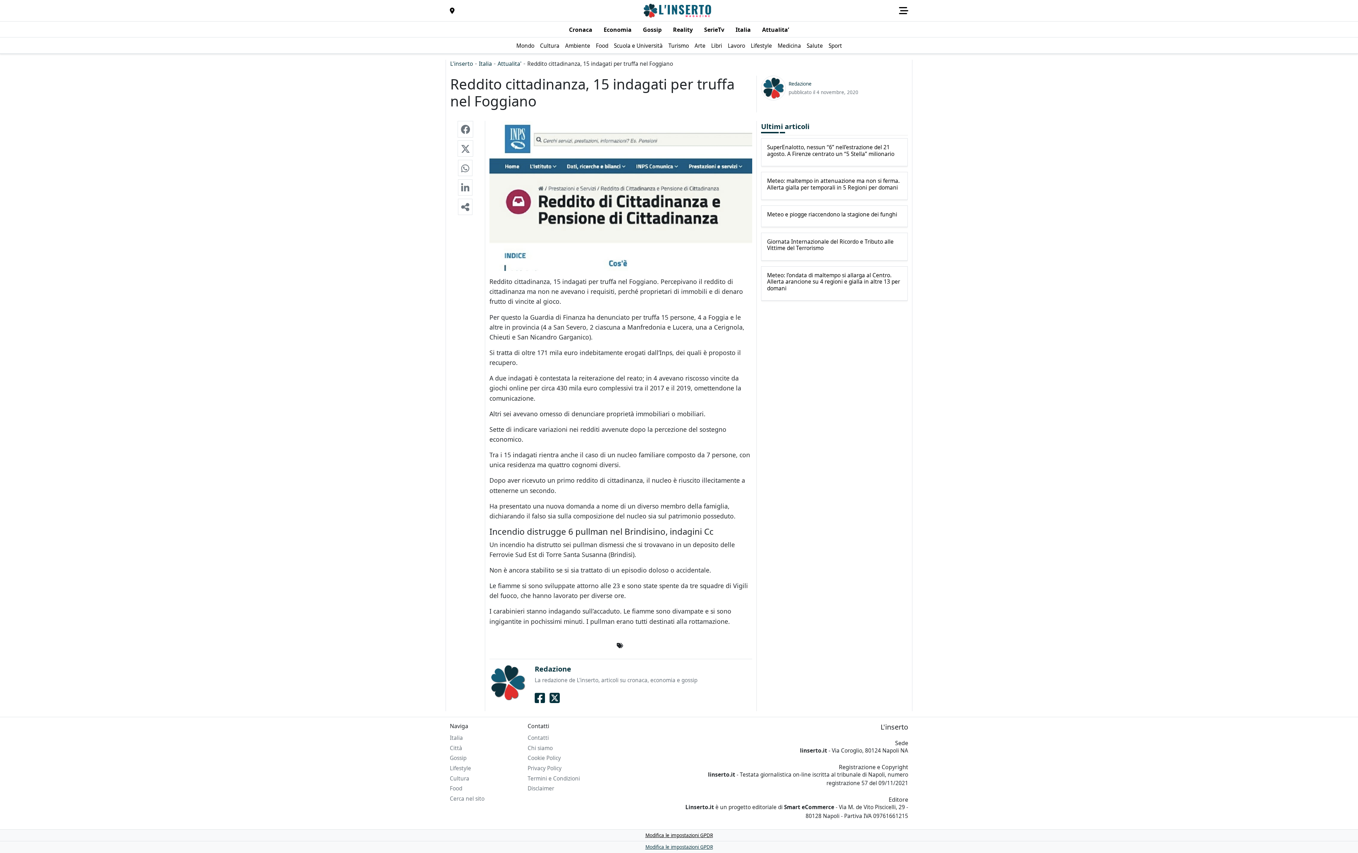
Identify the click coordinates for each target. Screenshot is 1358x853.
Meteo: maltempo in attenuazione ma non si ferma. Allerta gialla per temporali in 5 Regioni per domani (833, 184)
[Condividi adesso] (465, 207)
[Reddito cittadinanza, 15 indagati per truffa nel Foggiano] (465, 129)
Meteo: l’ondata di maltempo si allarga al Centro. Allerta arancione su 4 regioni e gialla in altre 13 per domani (833, 282)
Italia (485, 64)
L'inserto (461, 64)
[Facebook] (540, 698)
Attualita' (510, 64)
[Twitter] (555, 698)
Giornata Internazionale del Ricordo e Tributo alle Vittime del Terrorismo (830, 245)
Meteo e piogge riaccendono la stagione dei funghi (832, 214)
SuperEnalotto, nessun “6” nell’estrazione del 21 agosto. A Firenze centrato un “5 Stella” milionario (830, 150)
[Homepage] (678, 11)
